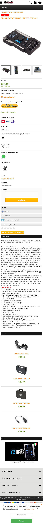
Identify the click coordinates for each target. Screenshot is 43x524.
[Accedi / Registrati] (35, 2)
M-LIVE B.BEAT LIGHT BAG (21, 378)
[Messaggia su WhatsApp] (3, 156)
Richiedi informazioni (11, 220)
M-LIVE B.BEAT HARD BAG (21, 403)
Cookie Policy (30, 509)
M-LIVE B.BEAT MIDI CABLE (21, 428)
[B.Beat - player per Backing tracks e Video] (21, 451)
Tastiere (4, 8)
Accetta (21, 521)
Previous (2, 70)
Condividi (7, 216)
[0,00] (40, 2)
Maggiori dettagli (9, 97)
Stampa (6, 211)
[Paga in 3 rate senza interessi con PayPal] (9, 107)
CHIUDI (41, 505)
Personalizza (21, 515)
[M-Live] (3, 139)
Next (40, 70)
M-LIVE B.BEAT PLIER (21, 354)
